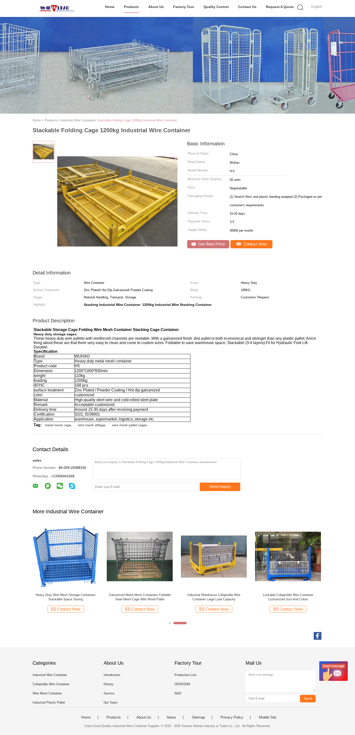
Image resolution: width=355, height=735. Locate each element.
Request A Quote (280, 7)
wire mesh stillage (91, 425)
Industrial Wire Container (50, 675)
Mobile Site (267, 717)
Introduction (112, 675)
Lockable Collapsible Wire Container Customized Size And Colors (288, 597)
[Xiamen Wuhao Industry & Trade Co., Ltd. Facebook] (317, 636)
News (171, 717)
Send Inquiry (220, 487)
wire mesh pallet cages (129, 425)
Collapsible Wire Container (51, 684)
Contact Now (254, 244)
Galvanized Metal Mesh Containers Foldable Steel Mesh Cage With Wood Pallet (140, 597)
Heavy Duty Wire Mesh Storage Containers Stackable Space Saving (66, 597)
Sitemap (198, 717)
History (109, 684)
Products (131, 7)
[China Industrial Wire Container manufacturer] (56, 8)
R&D (178, 693)
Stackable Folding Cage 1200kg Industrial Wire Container (137, 120)
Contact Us (247, 7)
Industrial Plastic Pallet (49, 702)
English (316, 6)
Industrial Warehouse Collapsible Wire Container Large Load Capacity (213, 597)
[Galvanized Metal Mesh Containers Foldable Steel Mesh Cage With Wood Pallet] (140, 556)
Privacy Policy (231, 717)
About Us (156, 7)
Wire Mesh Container (47, 693)
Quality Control (216, 7)
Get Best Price (211, 244)
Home (109, 7)
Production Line (185, 675)
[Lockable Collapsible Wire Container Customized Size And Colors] (288, 556)
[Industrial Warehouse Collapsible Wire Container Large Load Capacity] (214, 556)
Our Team (110, 702)
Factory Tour (183, 7)
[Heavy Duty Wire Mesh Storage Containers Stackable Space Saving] (66, 556)
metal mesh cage (58, 425)
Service (109, 693)
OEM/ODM (182, 684)
